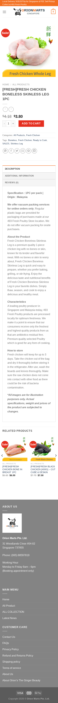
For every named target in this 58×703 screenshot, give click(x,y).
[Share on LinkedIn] (34, 151)
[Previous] (2, 462)
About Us (7, 674)
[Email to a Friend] (22, 151)
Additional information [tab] (19, 176)
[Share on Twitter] (17, 151)
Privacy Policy (10, 649)
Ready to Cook (40, 140)
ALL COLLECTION (13, 611)
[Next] (55, 462)
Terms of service (11, 668)
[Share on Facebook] (11, 151)
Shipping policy (11, 661)
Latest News (9, 618)
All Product (8, 605)
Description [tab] (12, 169)
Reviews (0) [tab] (11, 182)
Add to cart (31, 123)
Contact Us (8, 637)
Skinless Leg (17, 143)
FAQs (5, 643)
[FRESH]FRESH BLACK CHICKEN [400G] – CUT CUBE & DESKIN (43, 469)
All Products (20, 84)
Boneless (12, 140)
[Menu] (4, 12)
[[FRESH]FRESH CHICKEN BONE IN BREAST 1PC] (14, 448)
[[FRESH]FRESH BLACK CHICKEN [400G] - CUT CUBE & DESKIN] (43, 448)
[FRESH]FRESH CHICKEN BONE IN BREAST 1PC (12, 469)
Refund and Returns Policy (17, 655)
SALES (5, 143)
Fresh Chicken (33, 135)
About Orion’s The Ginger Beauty (21, 680)
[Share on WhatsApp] (5, 151)
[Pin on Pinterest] (28, 151)
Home (5, 84)
